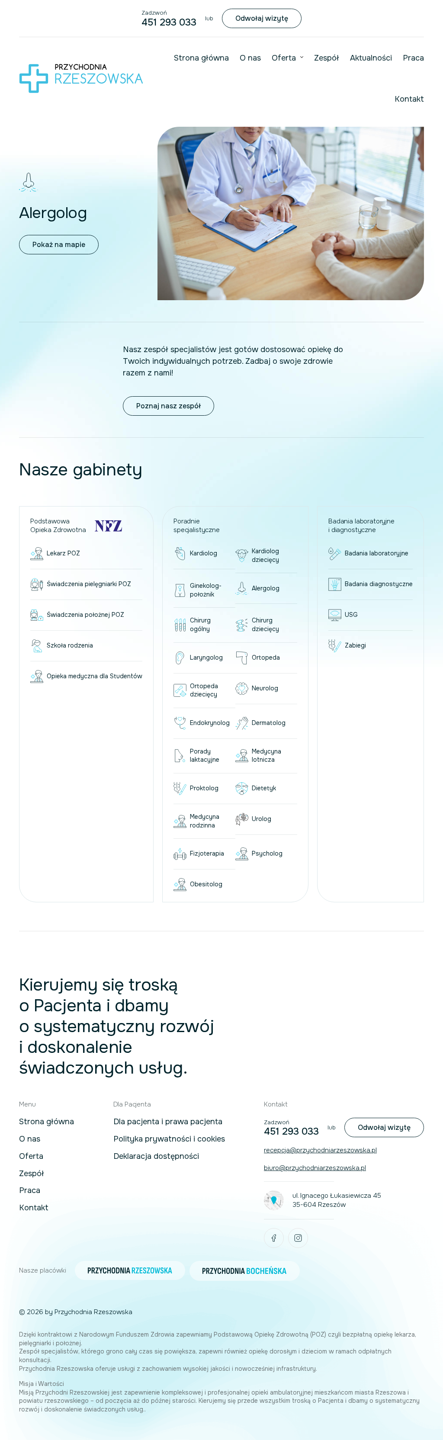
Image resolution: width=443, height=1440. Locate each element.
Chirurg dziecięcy (265, 624)
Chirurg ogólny (200, 624)
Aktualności (371, 58)
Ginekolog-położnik (206, 590)
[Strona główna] (81, 78)
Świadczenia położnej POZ (85, 615)
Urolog (261, 819)
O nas (250, 58)
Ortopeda (266, 657)
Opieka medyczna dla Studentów (94, 676)
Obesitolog (206, 884)
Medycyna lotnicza (266, 755)
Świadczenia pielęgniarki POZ (89, 584)
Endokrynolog (210, 723)
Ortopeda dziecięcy (204, 690)
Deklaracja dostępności (156, 1156)
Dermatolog (269, 723)
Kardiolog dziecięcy (265, 555)
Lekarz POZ (63, 553)
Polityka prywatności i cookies (169, 1139)
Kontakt (409, 99)
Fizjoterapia (207, 853)
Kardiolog (203, 553)
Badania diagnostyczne (379, 584)
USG (351, 615)
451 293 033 (168, 22)
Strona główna (201, 58)
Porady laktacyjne (204, 755)
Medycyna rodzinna (204, 821)
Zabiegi (355, 645)
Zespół (326, 58)
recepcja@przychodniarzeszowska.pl (320, 1150)
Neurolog (265, 688)
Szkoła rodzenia (70, 645)
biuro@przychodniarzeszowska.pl (315, 1168)
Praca (413, 58)
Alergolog (265, 588)
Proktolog (204, 788)
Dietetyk (264, 788)
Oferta (284, 58)
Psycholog (267, 853)
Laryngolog (206, 657)
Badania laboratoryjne (376, 553)
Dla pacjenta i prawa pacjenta (167, 1122)
